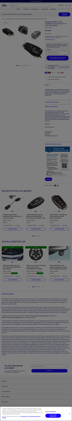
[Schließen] (69, 413)
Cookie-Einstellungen (50, 411)
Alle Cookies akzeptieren (53, 415)
